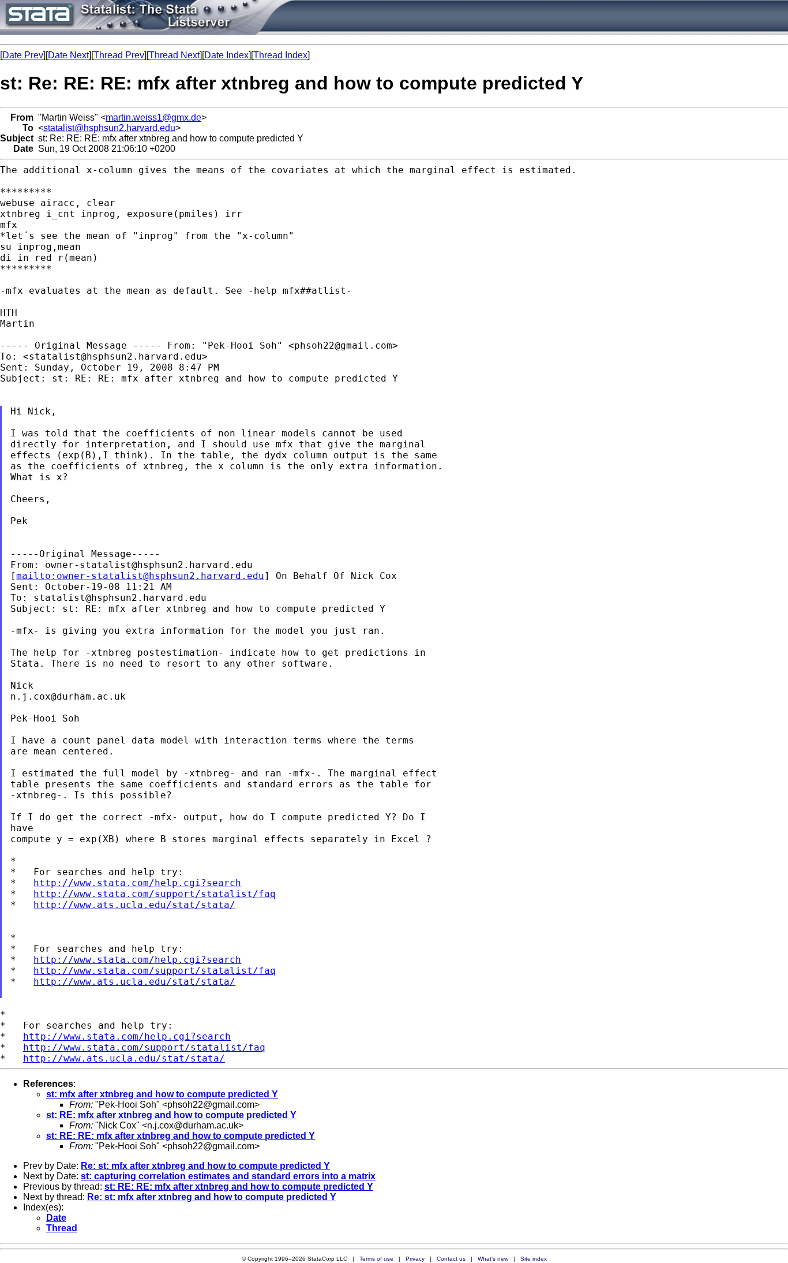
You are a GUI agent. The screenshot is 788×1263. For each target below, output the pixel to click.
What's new (493, 1258)
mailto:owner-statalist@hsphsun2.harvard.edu (140, 575)
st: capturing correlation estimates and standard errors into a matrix (228, 1176)
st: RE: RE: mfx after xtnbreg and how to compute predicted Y (180, 1136)
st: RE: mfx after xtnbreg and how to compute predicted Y (171, 1115)
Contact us (451, 1258)
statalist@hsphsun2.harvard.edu (109, 128)
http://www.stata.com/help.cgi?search (137, 882)
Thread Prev (118, 55)
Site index (533, 1258)
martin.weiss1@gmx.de (153, 117)
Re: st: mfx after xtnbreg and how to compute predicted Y (205, 1166)
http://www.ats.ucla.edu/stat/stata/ (134, 904)
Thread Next (174, 55)
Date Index (226, 55)
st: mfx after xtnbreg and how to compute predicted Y (162, 1094)
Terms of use (376, 1258)
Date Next (68, 55)
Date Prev (22, 55)
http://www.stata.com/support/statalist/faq (154, 893)
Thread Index (280, 55)
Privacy (415, 1258)
